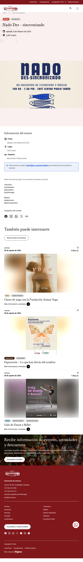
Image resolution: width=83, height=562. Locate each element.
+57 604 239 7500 (10, 488)
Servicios (7, 513)
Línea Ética (33, 2)
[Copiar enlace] (26, 216)
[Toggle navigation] (77, 8)
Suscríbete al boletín (14, 459)
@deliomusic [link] (9, 200)
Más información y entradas (15, 304)
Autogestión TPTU (59, 2)
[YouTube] (25, 533)
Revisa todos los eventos (16, 238)
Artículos (7, 516)
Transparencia (44, 2)
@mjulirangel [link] (9, 192)
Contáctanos (8, 519)
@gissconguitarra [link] (11, 203)
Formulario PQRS (49, 519)
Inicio (5, 13)
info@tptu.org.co (10, 497)
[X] (21, 216)
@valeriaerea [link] (9, 187)
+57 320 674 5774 (10, 491)
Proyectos (7, 509)
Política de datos (73, 2)
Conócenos (47, 506)
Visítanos (46, 516)
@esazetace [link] (8, 190)
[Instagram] (11, 216)
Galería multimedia (49, 513)
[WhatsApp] (16, 216)
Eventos (7, 506)
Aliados (45, 509)
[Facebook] (6, 216)
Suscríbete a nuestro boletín (37, 165)
